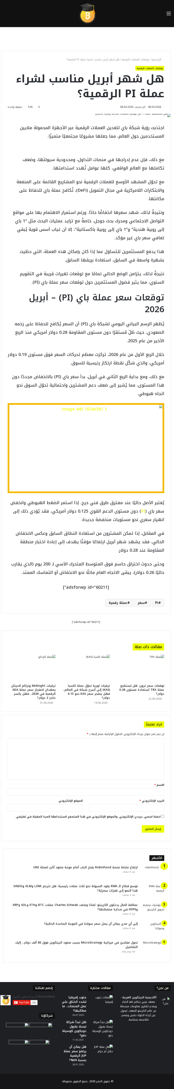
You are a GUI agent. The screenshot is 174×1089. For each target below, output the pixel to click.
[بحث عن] (5, 15)
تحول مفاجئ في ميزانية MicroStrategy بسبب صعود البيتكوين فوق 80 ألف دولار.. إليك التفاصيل (76, 945)
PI (143, 511)
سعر (141, 602)
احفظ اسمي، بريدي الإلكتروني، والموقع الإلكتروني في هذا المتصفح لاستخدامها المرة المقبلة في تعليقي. (88, 816)
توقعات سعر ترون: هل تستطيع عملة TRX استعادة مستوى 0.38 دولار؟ (141, 690)
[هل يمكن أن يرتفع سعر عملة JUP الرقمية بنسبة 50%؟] (101, 1052)
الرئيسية (157, 59)
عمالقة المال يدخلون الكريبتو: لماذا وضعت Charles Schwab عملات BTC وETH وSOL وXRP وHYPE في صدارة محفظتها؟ (75, 907)
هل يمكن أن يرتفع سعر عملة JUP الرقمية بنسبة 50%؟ (75, 1053)
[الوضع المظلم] (13, 15)
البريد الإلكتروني (151, 800)
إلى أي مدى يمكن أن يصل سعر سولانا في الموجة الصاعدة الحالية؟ (90, 924)
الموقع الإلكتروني (71, 800)
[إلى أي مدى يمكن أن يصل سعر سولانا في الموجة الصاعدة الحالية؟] (152, 929)
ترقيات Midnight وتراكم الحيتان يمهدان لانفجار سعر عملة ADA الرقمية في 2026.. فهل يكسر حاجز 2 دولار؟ (33, 692)
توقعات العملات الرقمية (135, 59)
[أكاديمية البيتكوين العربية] (87, 13)
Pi (156, 602)
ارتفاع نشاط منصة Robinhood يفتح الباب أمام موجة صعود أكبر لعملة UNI (85, 867)
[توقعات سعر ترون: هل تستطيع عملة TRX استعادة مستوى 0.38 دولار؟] (140, 668)
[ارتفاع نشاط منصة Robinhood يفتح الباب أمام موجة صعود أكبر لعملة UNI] (152, 873)
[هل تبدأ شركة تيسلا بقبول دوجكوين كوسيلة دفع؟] (101, 1029)
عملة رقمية (118, 602)
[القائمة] (169, 15)
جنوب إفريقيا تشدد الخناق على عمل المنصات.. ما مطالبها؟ (74, 1004)
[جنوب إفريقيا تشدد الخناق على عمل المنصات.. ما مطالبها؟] (101, 1003)
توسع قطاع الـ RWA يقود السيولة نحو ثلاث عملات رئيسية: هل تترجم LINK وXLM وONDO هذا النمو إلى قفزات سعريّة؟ (75, 888)
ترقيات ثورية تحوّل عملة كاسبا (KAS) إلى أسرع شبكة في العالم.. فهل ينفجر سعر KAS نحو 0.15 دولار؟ (86, 692)
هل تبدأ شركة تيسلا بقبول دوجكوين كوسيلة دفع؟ (74, 1028)
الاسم (159, 785)
